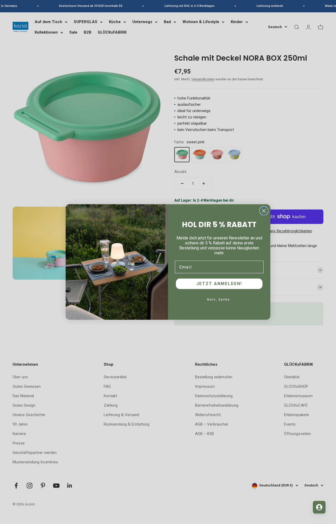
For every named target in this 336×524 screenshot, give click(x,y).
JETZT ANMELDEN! (219, 283)
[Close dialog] (264, 211)
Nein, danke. (219, 299)
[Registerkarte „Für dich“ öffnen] (319, 507)
